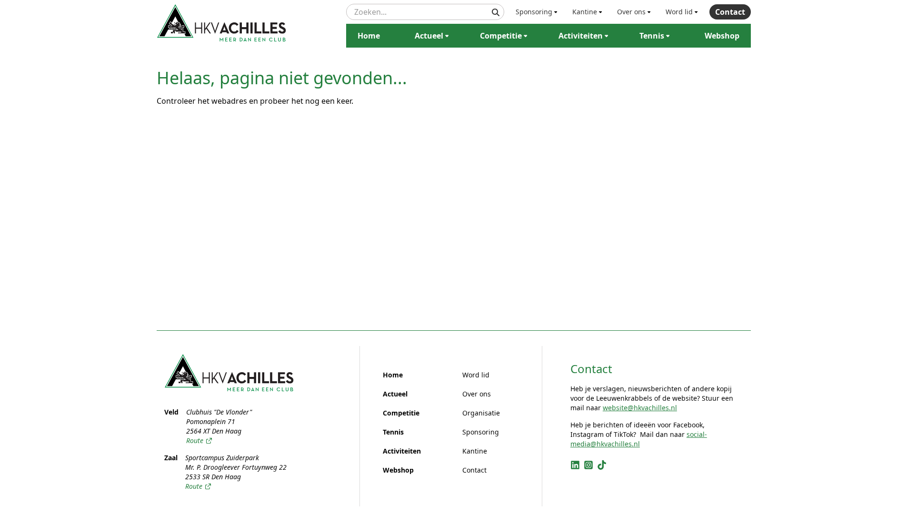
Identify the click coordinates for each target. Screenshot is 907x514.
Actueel (429, 35)
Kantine (584, 11)
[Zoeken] (495, 12)
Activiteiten (580, 35)
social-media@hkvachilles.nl (638, 439)
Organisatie (481, 412)
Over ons (631, 11)
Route (194, 440)
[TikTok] (602, 465)
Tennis (651, 35)
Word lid (679, 11)
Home (369, 35)
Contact (730, 12)
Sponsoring (534, 11)
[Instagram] (588, 465)
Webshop (722, 35)
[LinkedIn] (575, 465)
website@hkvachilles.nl (640, 407)
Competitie (501, 35)
